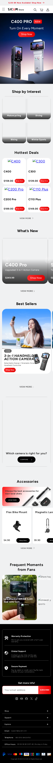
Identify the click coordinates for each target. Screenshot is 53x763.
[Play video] (19, 594)
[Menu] (3, 9)
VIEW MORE (12, 500)
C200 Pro (23, 617)
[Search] (35, 9)
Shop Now (26, 34)
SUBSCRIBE (44, 690)
